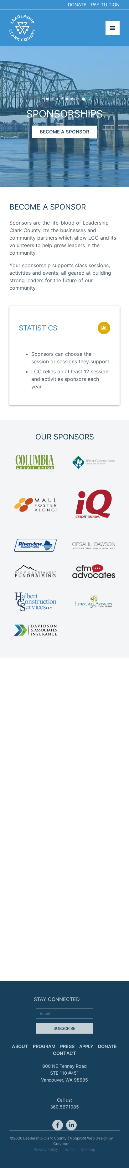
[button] (64, 132)
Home (47, 98)
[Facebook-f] (57, 1125)
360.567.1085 (64, 1106)
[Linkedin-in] (71, 1125)
